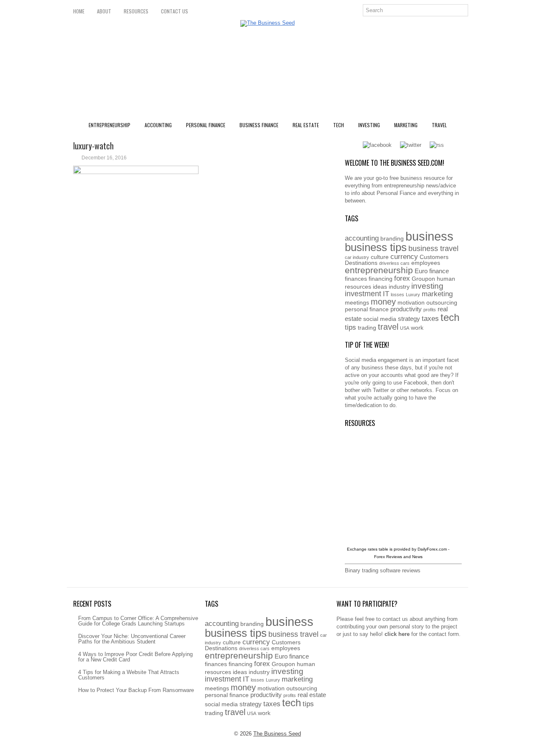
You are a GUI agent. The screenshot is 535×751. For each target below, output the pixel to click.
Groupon (423, 279)
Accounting (158, 124)
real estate (312, 694)
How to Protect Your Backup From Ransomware (136, 690)
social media (379, 319)
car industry (357, 257)
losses (397, 294)
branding (392, 239)
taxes (430, 319)
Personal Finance (205, 124)
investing (427, 285)
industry (399, 287)
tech (450, 317)
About (104, 11)
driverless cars (394, 263)
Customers (434, 257)
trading (367, 328)
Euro (421, 270)
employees (425, 263)
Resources (136, 11)
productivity (406, 309)
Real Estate (306, 124)
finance (439, 270)
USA (404, 328)
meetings (357, 303)
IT (386, 294)
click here (397, 634)
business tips (376, 247)
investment (363, 293)
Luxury (413, 294)
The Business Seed (277, 733)
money (383, 301)
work (417, 328)
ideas (380, 287)
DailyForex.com (432, 549)
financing (380, 279)
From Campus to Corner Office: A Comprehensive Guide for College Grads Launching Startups (138, 621)
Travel (439, 124)
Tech (338, 124)
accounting (362, 238)
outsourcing (441, 303)
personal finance (367, 309)
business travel (433, 248)
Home (78, 11)
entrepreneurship (379, 270)
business (429, 236)
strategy (409, 318)
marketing (437, 294)
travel (388, 326)
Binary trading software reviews (382, 570)
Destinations (361, 263)
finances (356, 279)
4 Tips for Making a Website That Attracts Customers (128, 675)
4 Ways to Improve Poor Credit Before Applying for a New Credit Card (135, 657)
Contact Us (174, 11)
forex (402, 278)
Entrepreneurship (109, 124)
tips (350, 327)
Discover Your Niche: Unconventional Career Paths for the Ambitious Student (132, 639)
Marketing (406, 124)
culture (380, 257)
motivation (411, 303)
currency (404, 257)
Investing (369, 124)
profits (429, 309)
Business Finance (258, 124)
